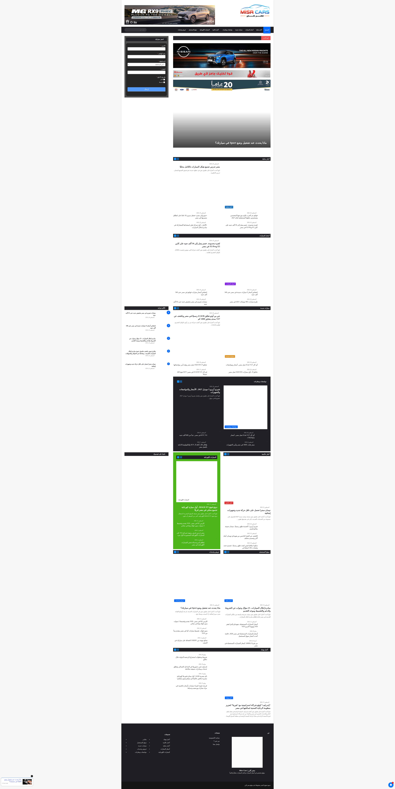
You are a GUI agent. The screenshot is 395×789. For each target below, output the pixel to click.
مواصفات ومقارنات (227, 30)
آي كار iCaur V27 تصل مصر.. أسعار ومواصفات (242, 365)
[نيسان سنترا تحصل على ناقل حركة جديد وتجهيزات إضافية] (162, 368)
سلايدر (145, 739)
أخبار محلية (259, 30)
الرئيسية (267, 30)
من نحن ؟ (217, 741)
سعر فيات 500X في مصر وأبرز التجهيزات (240, 445)
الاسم (162, 46)
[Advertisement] (146, 291)
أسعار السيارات (249, 30)
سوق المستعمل (193, 30)
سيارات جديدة (238, 30)
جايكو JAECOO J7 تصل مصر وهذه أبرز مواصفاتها (190, 365)
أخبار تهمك (264, 650)
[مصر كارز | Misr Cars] (255, 10)
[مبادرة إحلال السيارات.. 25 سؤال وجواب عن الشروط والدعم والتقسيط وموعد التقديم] (162, 343)
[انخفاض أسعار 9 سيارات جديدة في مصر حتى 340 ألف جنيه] (162, 330)
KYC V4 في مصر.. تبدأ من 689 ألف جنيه (193, 435)
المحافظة (161, 61)
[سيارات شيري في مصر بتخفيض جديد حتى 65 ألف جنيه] (162, 317)
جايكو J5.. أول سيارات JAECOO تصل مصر (243, 372)
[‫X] (249, 777)
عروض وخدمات (182, 30)
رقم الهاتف (161, 53)
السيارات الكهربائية (205, 30)
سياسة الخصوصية (214, 738)
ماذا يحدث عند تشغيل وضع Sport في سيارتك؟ (241, 142)
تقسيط (161, 82)
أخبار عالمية (216, 30)
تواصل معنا (216, 744)
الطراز (162, 69)
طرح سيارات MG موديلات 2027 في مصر (244, 302)
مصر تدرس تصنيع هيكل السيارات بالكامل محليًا (200, 167)
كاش (161, 79)
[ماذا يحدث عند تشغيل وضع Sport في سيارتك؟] (221, 120)
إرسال (146, 89)
